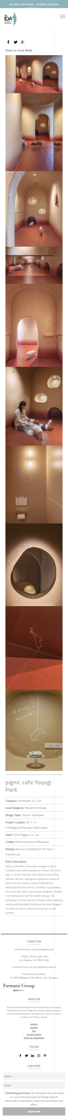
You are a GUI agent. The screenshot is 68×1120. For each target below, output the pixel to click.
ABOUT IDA (34, 999)
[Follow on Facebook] (22, 1055)
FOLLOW (34, 1047)
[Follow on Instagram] (40, 1055)
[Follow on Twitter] (28, 1055)
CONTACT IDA (34, 941)
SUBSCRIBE (34, 1066)
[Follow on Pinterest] (46, 1055)
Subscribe (34, 1111)
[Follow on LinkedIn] (34, 1055)
